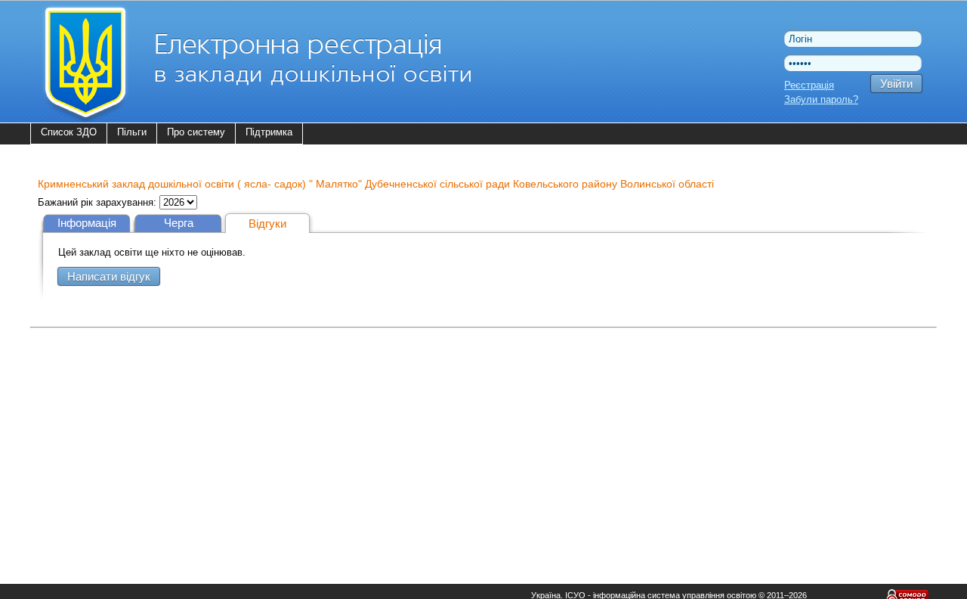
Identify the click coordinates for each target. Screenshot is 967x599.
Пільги (132, 132)
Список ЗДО (69, 132)
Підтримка (269, 132)
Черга (178, 222)
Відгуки (267, 223)
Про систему (196, 132)
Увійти (896, 83)
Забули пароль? (821, 99)
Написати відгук (108, 276)
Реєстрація (809, 85)
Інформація (86, 222)
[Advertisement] (483, 439)
